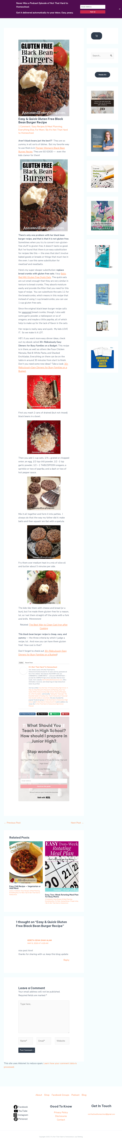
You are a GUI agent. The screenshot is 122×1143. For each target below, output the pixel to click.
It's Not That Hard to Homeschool (43, 667)
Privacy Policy (61, 1112)
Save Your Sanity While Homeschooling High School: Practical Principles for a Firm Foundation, (47, 692)
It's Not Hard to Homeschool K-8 (46, 702)
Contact (61, 1119)
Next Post (77, 822)
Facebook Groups (60, 1094)
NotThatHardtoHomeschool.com (52, 680)
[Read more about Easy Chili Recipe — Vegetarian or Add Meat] (26, 862)
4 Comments (49, 899)
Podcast (75, 1094)
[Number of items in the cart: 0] (96, 35)
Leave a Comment (14, 891)
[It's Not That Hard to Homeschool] (23, 670)
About (39, 1094)
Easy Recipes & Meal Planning (47, 126)
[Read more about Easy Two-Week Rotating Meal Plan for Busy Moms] (61, 866)
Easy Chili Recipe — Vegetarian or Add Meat (25, 887)
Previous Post (12, 822)
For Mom (39, 129)
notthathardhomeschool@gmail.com (101, 1114)
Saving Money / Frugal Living (69, 901)
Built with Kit (44, 797)
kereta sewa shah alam (39, 940)
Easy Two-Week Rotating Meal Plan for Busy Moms (61, 896)
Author (21, 662)
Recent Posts (29, 662)
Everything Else (26, 129)
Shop (46, 1094)
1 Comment (24, 126)
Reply (66, 960)
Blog (84, 1094)
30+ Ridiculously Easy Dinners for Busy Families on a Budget (43, 367)
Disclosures (61, 1116)
